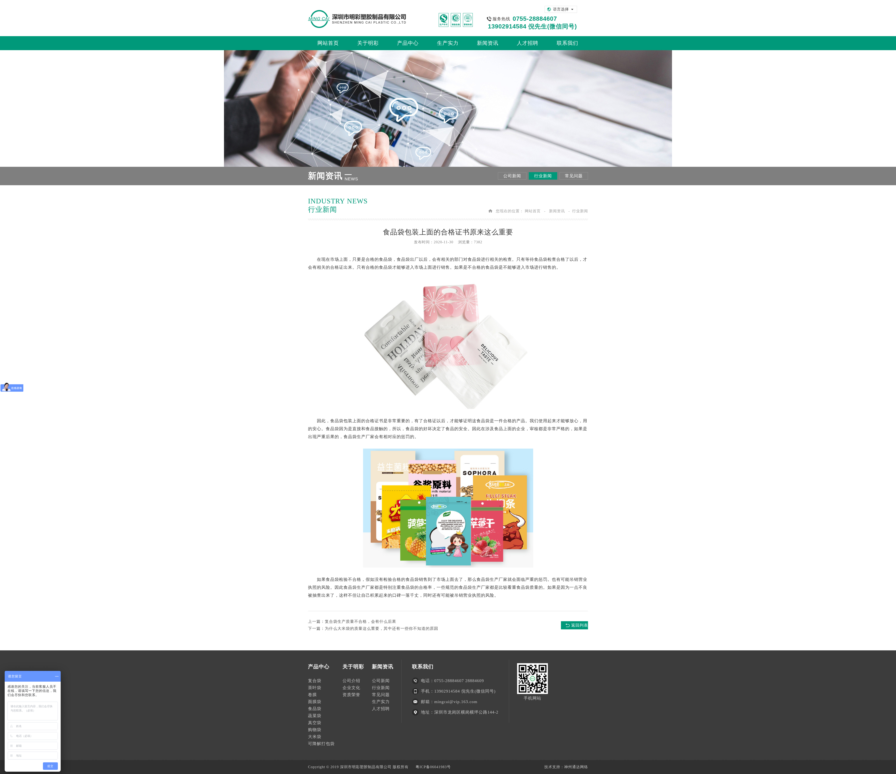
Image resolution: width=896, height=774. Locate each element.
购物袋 (314, 729)
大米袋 (314, 736)
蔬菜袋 (314, 715)
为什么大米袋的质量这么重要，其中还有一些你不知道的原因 (381, 628)
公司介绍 (351, 680)
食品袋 (385, 259)
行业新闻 (543, 176)
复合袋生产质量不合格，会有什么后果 (360, 621)
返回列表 (579, 625)
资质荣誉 (351, 694)
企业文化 (351, 687)
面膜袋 (314, 701)
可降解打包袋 (321, 743)
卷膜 (312, 694)
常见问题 (574, 176)
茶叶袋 (314, 687)
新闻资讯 (557, 211)
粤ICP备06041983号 (433, 767)
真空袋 (314, 722)
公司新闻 (512, 176)
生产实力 (381, 701)
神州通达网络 (576, 767)
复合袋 (314, 680)
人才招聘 (381, 708)
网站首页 (533, 211)
